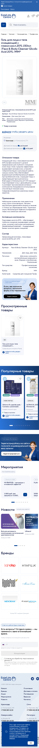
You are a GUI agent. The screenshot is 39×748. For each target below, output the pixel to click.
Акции (3, 694)
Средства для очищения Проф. (25, 274)
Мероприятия (6, 697)
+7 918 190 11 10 (7, 710)
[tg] (32, 678)
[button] (11, 425)
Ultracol (30, 401)
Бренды (4, 691)
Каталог (4, 688)
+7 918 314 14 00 (7, 721)
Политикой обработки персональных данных (19, 736)
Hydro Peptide (8, 401)
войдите (6, 131)
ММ (4, 102)
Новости (4, 699)
